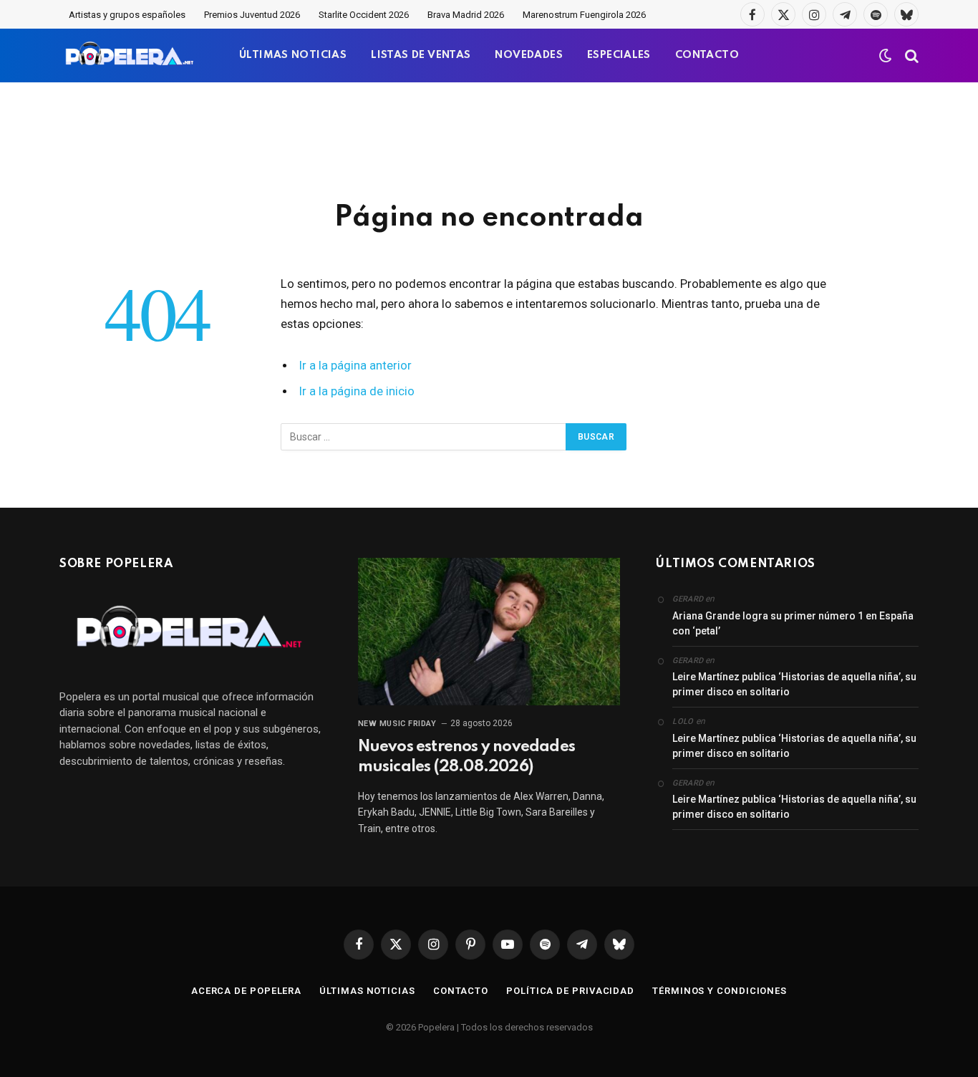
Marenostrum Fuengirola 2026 (584, 14)
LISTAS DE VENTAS (420, 55)
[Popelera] (130, 55)
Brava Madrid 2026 (465, 14)
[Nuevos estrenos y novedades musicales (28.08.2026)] (489, 631)
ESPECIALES (619, 55)
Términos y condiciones (719, 990)
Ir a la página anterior (355, 365)
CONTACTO (707, 55)
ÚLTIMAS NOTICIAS (293, 55)
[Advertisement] (489, 139)
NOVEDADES (529, 55)
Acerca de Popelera (246, 990)
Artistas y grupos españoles (127, 14)
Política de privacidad (570, 990)
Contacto (460, 990)
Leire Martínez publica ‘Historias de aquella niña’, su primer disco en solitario (794, 684)
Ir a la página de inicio (357, 391)
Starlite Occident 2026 (364, 14)
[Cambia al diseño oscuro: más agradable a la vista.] (886, 56)
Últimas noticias (367, 990)
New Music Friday (397, 723)
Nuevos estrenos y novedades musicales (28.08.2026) (466, 757)
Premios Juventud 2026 (252, 14)
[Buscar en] (910, 55)
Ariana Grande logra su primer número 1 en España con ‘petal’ (793, 623)
